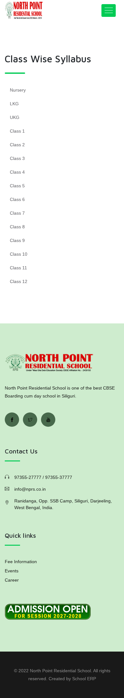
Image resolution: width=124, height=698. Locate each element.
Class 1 (17, 131)
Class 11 (18, 267)
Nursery (18, 90)
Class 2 (17, 144)
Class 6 (17, 199)
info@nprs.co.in (30, 489)
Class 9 (17, 240)
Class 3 (17, 158)
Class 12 (18, 281)
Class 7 (17, 213)
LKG (14, 103)
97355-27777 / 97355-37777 (43, 477)
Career (12, 580)
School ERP (84, 678)
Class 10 (18, 254)
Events (11, 570)
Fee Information (21, 561)
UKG (14, 117)
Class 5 (17, 185)
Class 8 (17, 226)
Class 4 (17, 172)
